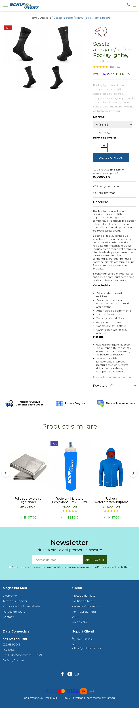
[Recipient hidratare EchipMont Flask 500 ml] (69, 467)
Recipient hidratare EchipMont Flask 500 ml (69, 500)
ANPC (76, 617)
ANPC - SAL (80, 622)
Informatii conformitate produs (112, 377)
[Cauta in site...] (129, 5)
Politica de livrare (14, 611)
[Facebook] (62, 674)
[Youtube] (69, 674)
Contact (8, 617)
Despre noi (10, 595)
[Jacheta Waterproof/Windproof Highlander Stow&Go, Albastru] (111, 467)
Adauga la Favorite (109, 186)
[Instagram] (76, 674)
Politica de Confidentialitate (113, 566)
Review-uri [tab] (103, 385)
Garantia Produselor (85, 606)
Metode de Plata (83, 595)
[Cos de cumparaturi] (134, 5)
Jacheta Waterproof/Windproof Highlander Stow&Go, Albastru (111, 500)
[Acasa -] (24, 6)
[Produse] (6, 6)
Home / (34, 17)
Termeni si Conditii (15, 601)
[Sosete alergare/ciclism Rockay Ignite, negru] (23, 44)
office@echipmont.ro (86, 648)
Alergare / (46, 17)
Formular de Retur (84, 611)
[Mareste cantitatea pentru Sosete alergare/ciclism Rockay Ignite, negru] (104, 145)
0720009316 (84, 639)
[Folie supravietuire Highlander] (27, 467)
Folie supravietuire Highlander (27, 500)
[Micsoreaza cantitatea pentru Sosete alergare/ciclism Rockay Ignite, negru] (104, 149)
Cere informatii (106, 193)
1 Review (115, 66)
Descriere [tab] (100, 202)
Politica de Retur (83, 601)
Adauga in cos (111, 157)
